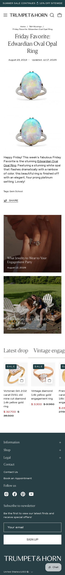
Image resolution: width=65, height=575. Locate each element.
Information (12, 442)
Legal (7, 458)
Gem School (16, 191)
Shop (7, 450)
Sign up (32, 539)
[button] (51, 15)
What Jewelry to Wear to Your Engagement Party (27, 260)
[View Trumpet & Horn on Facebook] (14, 494)
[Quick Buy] (21, 380)
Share (13, 200)
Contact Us (11, 472)
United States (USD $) (16, 572)
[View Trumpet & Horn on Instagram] (6, 494)
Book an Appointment (18, 478)
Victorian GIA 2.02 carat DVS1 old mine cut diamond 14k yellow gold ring (15, 399)
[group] (32, 3)
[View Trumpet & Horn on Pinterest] (23, 494)
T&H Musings (35, 27)
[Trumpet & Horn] (28, 15)
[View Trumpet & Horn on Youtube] (31, 494)
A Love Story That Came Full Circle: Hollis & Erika (31, 321)
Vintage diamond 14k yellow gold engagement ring (42, 395)
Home (23, 27)
